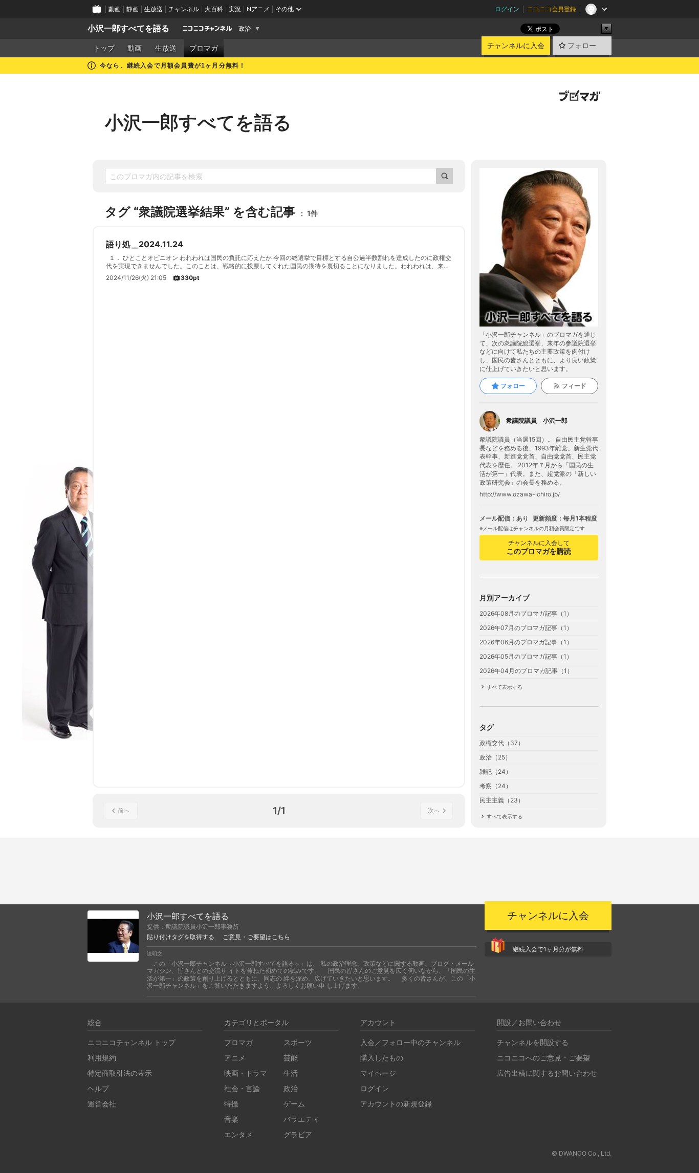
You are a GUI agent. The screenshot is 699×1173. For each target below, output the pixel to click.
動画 (114, 9)
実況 (235, 9)
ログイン (507, 9)
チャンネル (183, 9)
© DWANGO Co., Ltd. (581, 1153)
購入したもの (381, 1057)
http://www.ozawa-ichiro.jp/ (519, 494)
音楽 (231, 1119)
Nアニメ (258, 9)
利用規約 (102, 1057)
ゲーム (294, 1103)
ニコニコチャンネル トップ (132, 1042)
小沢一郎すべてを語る (128, 28)
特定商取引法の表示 (120, 1073)
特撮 (231, 1103)
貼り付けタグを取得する (180, 937)
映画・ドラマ (245, 1073)
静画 (132, 9)
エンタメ (238, 1134)
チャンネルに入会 (515, 45)
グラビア (297, 1134)
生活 (290, 1073)
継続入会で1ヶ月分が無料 (548, 949)
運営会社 (102, 1103)
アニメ (235, 1057)
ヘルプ (98, 1088)
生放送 (153, 9)
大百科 (214, 9)
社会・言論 (242, 1088)
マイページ (378, 1073)
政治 (244, 28)
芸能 (290, 1057)
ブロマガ (203, 48)
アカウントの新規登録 (396, 1103)
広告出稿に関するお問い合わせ (547, 1073)
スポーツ (297, 1042)
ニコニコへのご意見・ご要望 (543, 1057)
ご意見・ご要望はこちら (256, 937)
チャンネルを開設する (533, 1042)
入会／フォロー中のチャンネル (410, 1042)
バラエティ (301, 1119)
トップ (104, 48)
